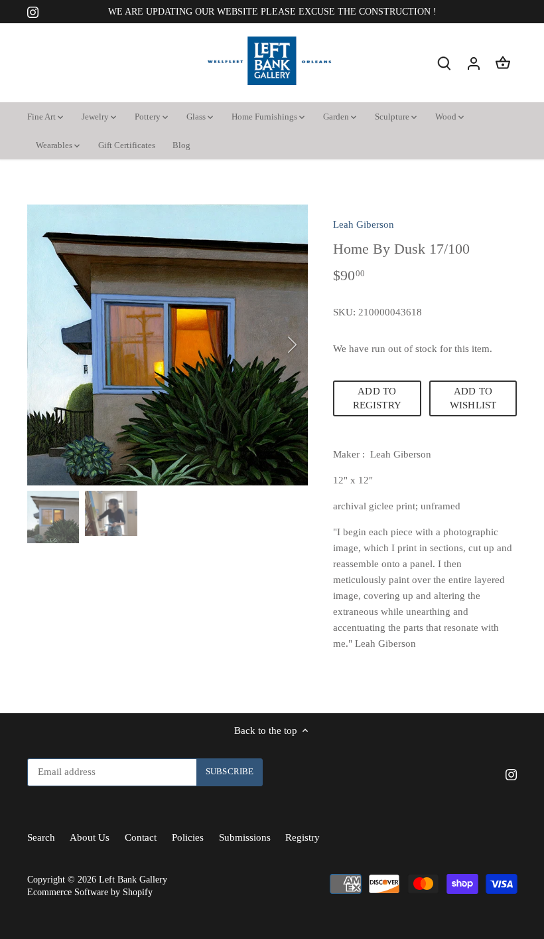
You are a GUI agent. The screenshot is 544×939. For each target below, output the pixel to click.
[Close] (498, 668)
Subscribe (453, 833)
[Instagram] (410, 874)
